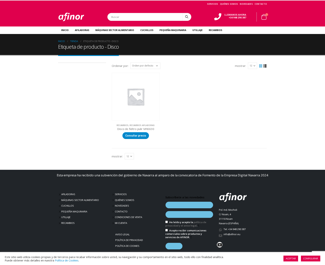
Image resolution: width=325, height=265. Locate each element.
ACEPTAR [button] (291, 258)
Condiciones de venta (128, 217)
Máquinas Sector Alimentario (114, 30)
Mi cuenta (121, 223)
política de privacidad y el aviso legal (185, 223)
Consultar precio (135, 135)
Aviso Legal (123, 234)
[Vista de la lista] (265, 66)
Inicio (65, 30)
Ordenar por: (120, 66)
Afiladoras (82, 30)
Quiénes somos (229, 3)
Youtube (219, 245)
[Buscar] (186, 17)
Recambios (215, 30)
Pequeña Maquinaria (172, 30)
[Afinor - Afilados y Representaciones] (71, 16)
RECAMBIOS (122, 125)
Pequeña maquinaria (74, 211)
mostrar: (240, 66)
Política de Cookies (127, 246)
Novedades (246, 3)
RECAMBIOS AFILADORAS (142, 125)
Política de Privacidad (129, 240)
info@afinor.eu (232, 234)
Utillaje (197, 30)
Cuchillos (146, 30)
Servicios (212, 3)
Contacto (261, 3)
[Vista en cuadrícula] (261, 66)
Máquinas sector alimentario (80, 200)
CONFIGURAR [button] (310, 258)
